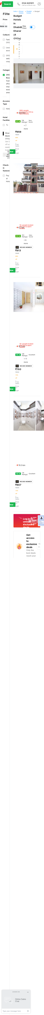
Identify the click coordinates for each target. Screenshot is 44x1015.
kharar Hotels (21, 12)
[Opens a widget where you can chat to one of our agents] (16, 1001)
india (15, 11)
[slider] (4, 24)
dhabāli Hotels (29, 12)
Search (7, 4)
